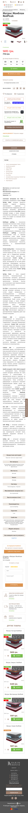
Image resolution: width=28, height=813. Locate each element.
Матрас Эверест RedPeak (14, 662)
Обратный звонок (14, 783)
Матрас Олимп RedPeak (13, 726)
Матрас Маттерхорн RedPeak (14, 694)
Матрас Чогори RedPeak (14, 631)
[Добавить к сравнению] (7, 655)
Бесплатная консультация (26, 408)
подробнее (14, 538)
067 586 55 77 (14, 779)
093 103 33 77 (14, 777)
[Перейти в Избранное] (18, 2)
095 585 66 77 (14, 775)
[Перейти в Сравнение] (21, 2)
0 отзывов (14, 20)
